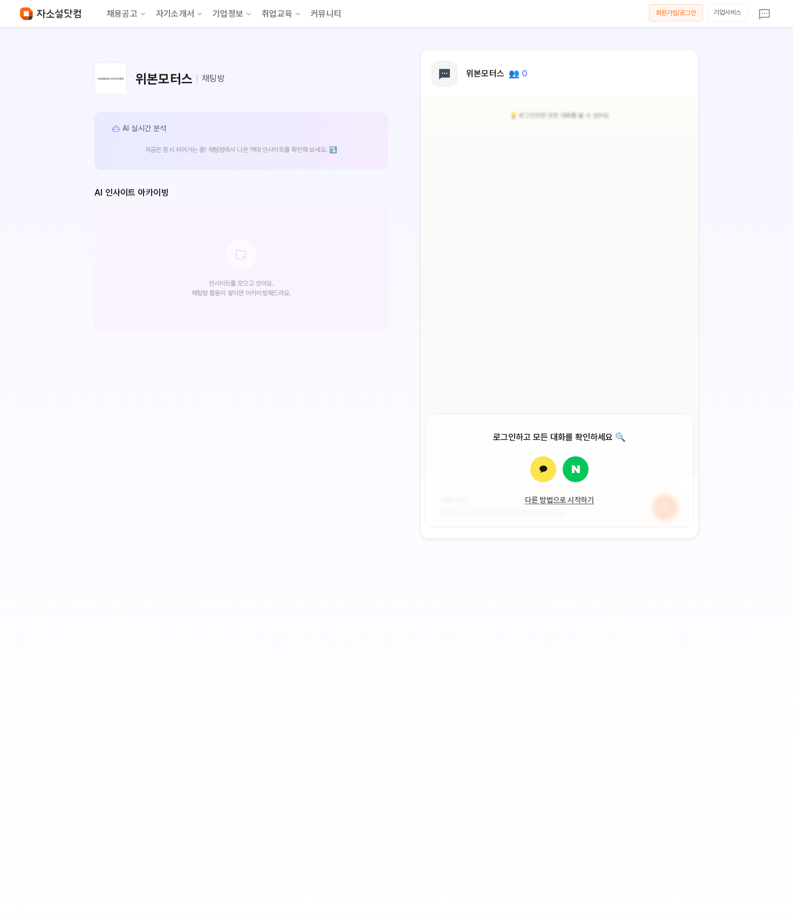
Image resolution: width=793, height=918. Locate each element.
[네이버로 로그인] (576, 469)
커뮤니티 (326, 14)
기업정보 (228, 14)
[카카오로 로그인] (543, 469)
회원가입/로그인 (676, 13)
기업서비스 (727, 12)
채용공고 (122, 14)
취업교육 (277, 14)
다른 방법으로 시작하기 (559, 500)
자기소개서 (175, 14)
